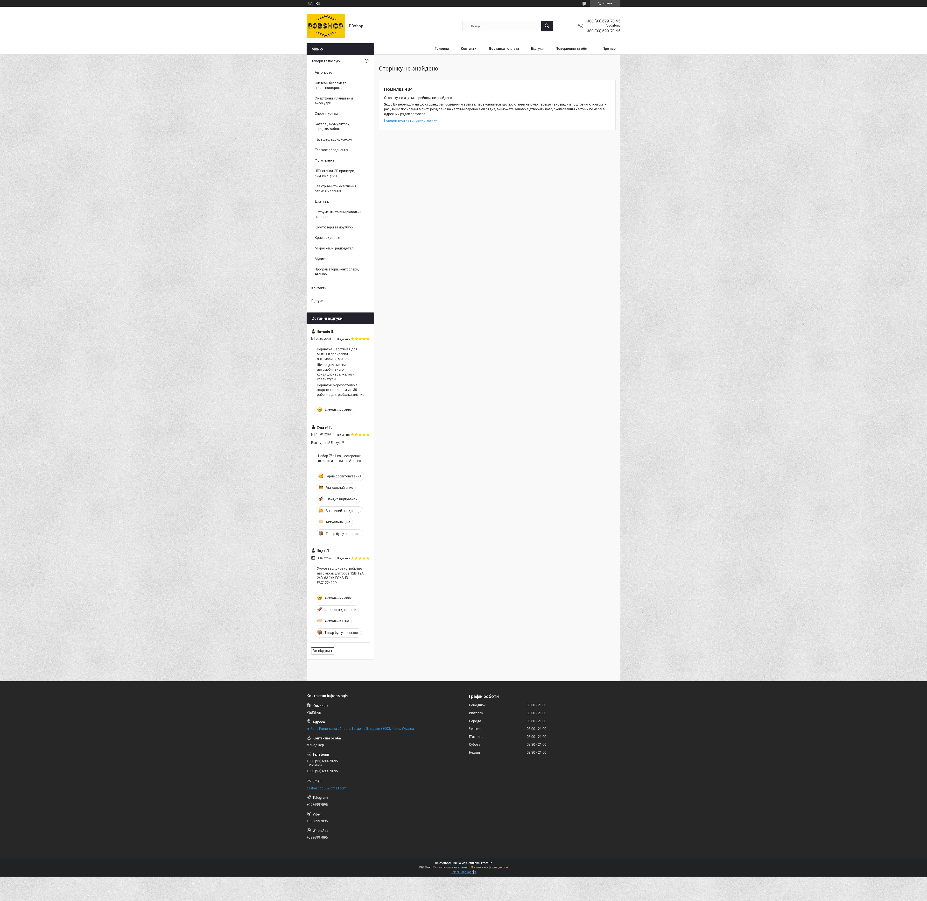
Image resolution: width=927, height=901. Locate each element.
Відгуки (537, 48)
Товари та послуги (326, 61)
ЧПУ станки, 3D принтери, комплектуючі (335, 173)
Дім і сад (322, 201)
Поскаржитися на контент (451, 867)
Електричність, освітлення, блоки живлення (336, 188)
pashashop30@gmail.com (326, 788)
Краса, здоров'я (327, 238)
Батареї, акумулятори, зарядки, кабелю (332, 126)
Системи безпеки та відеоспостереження (331, 85)
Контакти (468, 48)
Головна (442, 48)
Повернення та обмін (573, 48)
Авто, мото (323, 72)
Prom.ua (486, 863)
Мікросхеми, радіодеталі (334, 248)
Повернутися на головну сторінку (410, 120)
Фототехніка (324, 160)
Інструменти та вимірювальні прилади (338, 214)
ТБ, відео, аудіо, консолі (333, 139)
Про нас (609, 48)
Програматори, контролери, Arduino (337, 271)
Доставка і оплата (503, 48)
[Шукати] (547, 26)
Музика (321, 259)
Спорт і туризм (326, 113)
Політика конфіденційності (489, 867)
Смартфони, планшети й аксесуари (334, 100)
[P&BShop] (326, 26)
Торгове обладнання (331, 150)
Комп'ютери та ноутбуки (334, 227)
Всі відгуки (321, 651)
